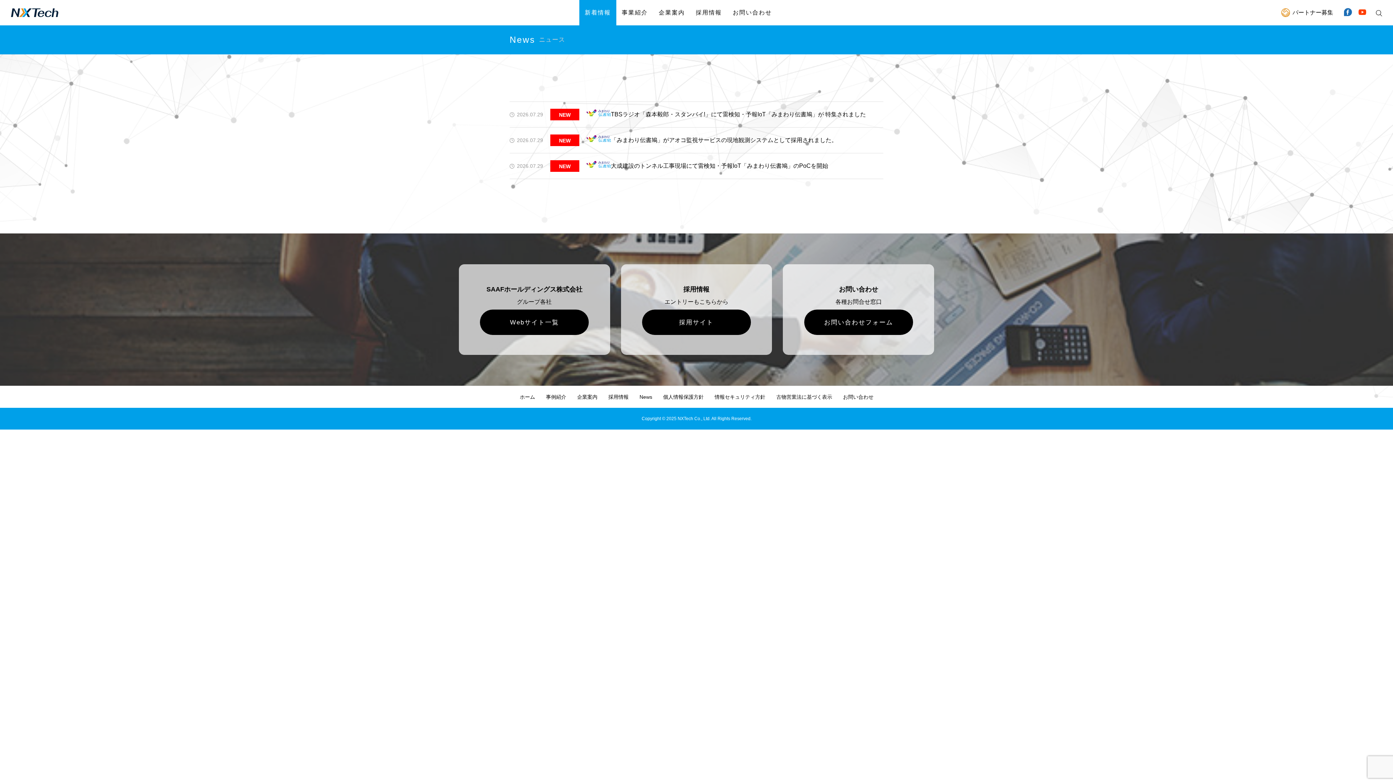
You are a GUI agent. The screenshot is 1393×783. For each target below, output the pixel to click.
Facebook (1348, 12)
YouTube (1362, 12)
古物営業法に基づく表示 (804, 397)
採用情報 (709, 12)
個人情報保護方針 (683, 397)
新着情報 (598, 12)
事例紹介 (556, 397)
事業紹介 (635, 12)
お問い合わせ (752, 12)
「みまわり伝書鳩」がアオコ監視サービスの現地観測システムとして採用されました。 (724, 140)
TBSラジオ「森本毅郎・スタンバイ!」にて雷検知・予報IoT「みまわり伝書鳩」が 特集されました (738, 114)
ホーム (527, 397)
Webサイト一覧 (534, 322)
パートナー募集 (1313, 12)
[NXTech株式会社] (34, 12)
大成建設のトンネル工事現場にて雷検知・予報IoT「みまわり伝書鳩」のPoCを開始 (719, 166)
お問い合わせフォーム (858, 322)
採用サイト (696, 322)
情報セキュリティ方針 (740, 397)
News (646, 397)
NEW (565, 115)
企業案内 (672, 12)
